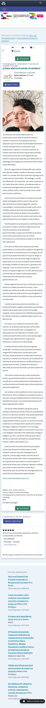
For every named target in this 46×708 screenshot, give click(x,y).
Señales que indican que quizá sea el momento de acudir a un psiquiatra (20, 668)
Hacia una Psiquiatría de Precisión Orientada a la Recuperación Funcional (18, 579)
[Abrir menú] (4, 9)
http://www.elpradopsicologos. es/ (16, 478)
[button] (14, 47)
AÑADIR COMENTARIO (13, 521)
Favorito (16, 51)
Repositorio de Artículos (11, 35)
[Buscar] (40, 3)
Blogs (26, 35)
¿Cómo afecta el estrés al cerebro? (19, 39)
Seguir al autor (12, 84)
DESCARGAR (24, 59)
